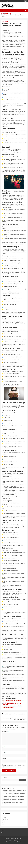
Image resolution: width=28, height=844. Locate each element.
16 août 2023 (4, 30)
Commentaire (5, 731)
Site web (4, 758)
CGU (2, 832)
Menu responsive (25, 1)
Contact (2, 831)
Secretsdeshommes (17, 838)
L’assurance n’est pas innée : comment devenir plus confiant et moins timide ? (14, 718)
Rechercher (4, 777)
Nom (3, 747)
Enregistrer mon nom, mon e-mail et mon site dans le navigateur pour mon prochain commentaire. (13, 766)
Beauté (3, 816)
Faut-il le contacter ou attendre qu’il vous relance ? (14, 714)
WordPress (19, 841)
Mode (3, 822)
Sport (3, 824)
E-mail (3, 752)
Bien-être (4, 817)
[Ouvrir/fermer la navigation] (2, 10)
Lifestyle (4, 820)
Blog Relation (5, 21)
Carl (9, 30)
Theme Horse (16, 840)
